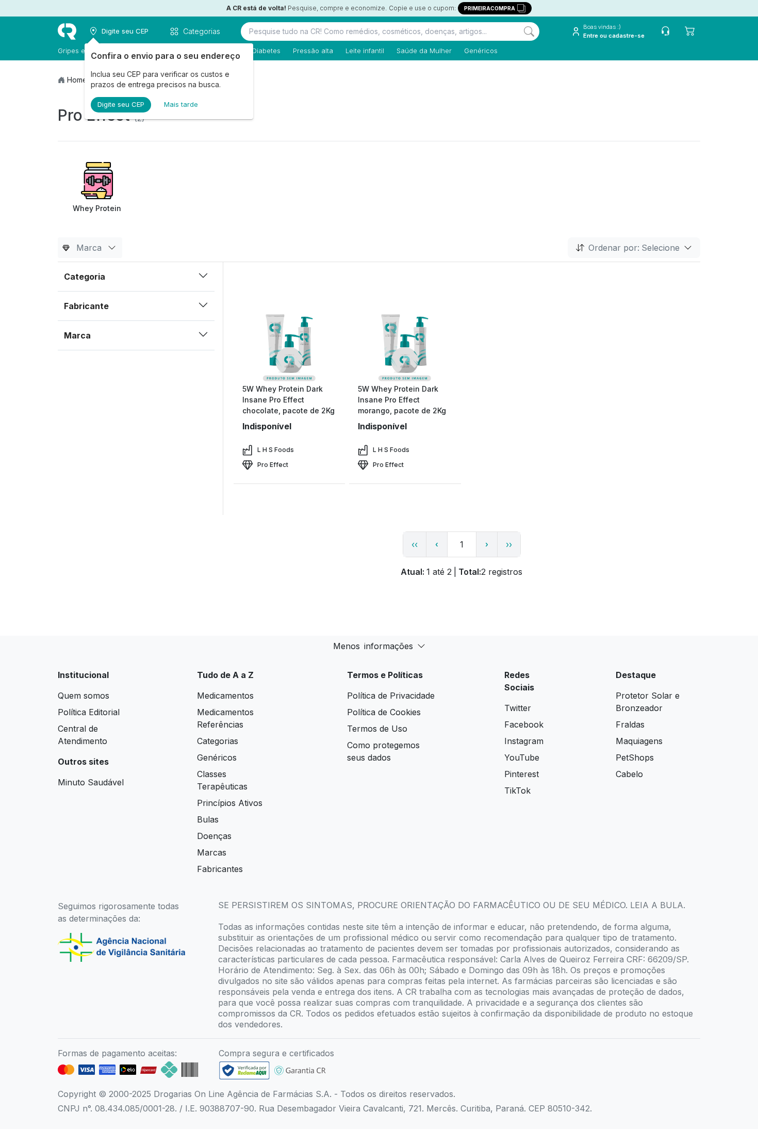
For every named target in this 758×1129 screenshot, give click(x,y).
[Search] (529, 31)
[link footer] (244, 1070)
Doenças (214, 836)
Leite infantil (364, 50)
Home (77, 79)
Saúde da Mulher (424, 50)
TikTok (517, 790)
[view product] (289, 344)
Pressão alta (313, 50)
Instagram (523, 741)
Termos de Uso (377, 728)
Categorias (217, 741)
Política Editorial (89, 712)
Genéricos (481, 50)
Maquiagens (639, 741)
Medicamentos (225, 695)
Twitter (517, 708)
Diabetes (266, 50)
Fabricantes (220, 869)
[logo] (67, 31)
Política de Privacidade (391, 695)
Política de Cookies (384, 712)
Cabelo (629, 774)
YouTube (521, 757)
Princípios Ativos (229, 803)
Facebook (523, 724)
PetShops (635, 757)
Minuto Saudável (91, 782)
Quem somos (83, 695)
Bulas (208, 819)
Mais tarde (181, 104)
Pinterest (521, 774)
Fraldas (630, 724)
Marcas (211, 852)
